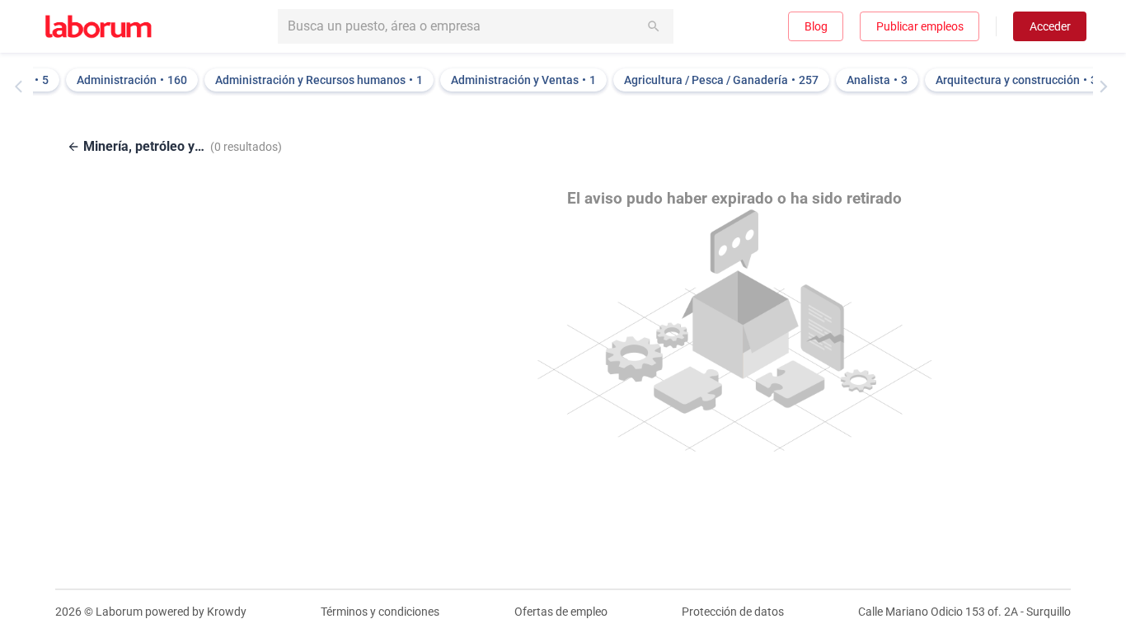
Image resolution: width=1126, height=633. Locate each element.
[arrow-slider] (22, 86)
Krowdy (226, 611)
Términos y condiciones (380, 611)
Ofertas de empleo (561, 611)
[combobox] (475, 26)
